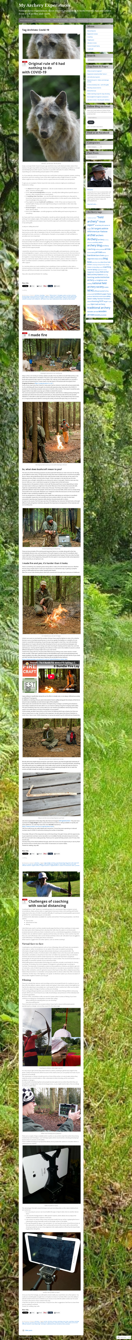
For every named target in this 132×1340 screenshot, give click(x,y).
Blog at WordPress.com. (25, 1337)
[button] (51, 1109)
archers (69, 295)
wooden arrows (67, 299)
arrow (64, 1321)
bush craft (70, 863)
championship (101, 264)
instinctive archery (35, 297)
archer (46, 1321)
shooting (95, 301)
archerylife (41, 296)
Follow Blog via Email (98, 106)
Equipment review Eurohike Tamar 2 (97, 74)
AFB (89, 231)
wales (73, 865)
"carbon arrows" (91, 218)
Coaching (42, 295)
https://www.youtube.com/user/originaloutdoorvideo (38, 826)
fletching (105, 274)
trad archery (99, 304)
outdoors (24, 299)
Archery (37, 295)
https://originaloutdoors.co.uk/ (44, 383)
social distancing (35, 1324)
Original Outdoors (45, 865)
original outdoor (35, 865)
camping (94, 264)
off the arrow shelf (71, 864)
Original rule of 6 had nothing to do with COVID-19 (43, 67)
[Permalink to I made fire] (51, 331)
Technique (43, 1324)
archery (101, 239)
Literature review (92, 43)
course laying (92, 269)
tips (51, 299)
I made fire (38, 335)
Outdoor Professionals (65, 865)
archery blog (25, 296)
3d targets (60, 295)
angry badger (47, 863)
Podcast (72, 20)
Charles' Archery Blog (93, 267)
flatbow (100, 274)
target (106, 301)
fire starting (35, 864)
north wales (63, 864)
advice (65, 295)
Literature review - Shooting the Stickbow (98, 100)
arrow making (91, 252)
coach (101, 267)
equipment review (102, 269)
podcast (29, 299)
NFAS (66, 1322)
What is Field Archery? (26, 20)
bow (54, 296)
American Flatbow (99, 231)
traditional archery (57, 299)
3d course (105, 225)
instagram (40, 864)
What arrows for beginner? (94, 71)
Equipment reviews (92, 34)
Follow (91, 122)
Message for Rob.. (95, 20)
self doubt (43, 299)
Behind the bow (82, 20)
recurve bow (102, 296)
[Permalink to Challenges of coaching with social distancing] (51, 898)
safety (108, 296)
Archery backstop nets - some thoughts (98, 85)
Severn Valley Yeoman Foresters (98, 299)
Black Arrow (99, 259)
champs (107, 264)
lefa (95, 280)
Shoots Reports (91, 31)
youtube (77, 865)
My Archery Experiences (44, 5)
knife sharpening (48, 864)
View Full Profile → (92, 204)
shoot (89, 301)
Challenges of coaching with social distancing (48, 903)
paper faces (106, 294)
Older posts (28, 1330)
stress (47, 299)
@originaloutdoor (65, 821)
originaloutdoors (54, 865)
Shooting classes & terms (43, 20)
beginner (106, 255)
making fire (56, 864)
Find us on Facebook (98, 132)
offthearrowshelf (26, 865)
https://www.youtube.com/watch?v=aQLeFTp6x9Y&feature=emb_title (44, 659)
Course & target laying (93, 46)
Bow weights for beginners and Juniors (97, 97)
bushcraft (76, 863)
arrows (98, 252)
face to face (37, 1322)
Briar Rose (97, 262)
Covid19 (68, 296)
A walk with (90, 49)
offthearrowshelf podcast (69, 297)
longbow (42, 297)
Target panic (90, 40)
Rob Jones (90, 189)
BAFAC (104, 252)
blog (51, 296)
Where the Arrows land (60, 20)
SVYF (101, 301)
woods (73, 299)
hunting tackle (25, 297)
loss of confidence (50, 297)
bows (93, 262)
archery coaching (57, 1321)
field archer (74, 296)
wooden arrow (92, 311)
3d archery (98, 225)
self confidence (36, 299)
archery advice (98, 242)
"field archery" (53, 295)
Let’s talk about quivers (93, 77)
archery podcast (33, 296)
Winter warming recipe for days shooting (98, 94)
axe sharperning (60, 863)
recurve (95, 296)
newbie (106, 287)
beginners (47, 296)
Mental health (58, 297)
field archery (51, 1322)
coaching (58, 296)
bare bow (100, 255)
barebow (91, 255)
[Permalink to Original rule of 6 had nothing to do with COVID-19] (51, 60)
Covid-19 (63, 296)
